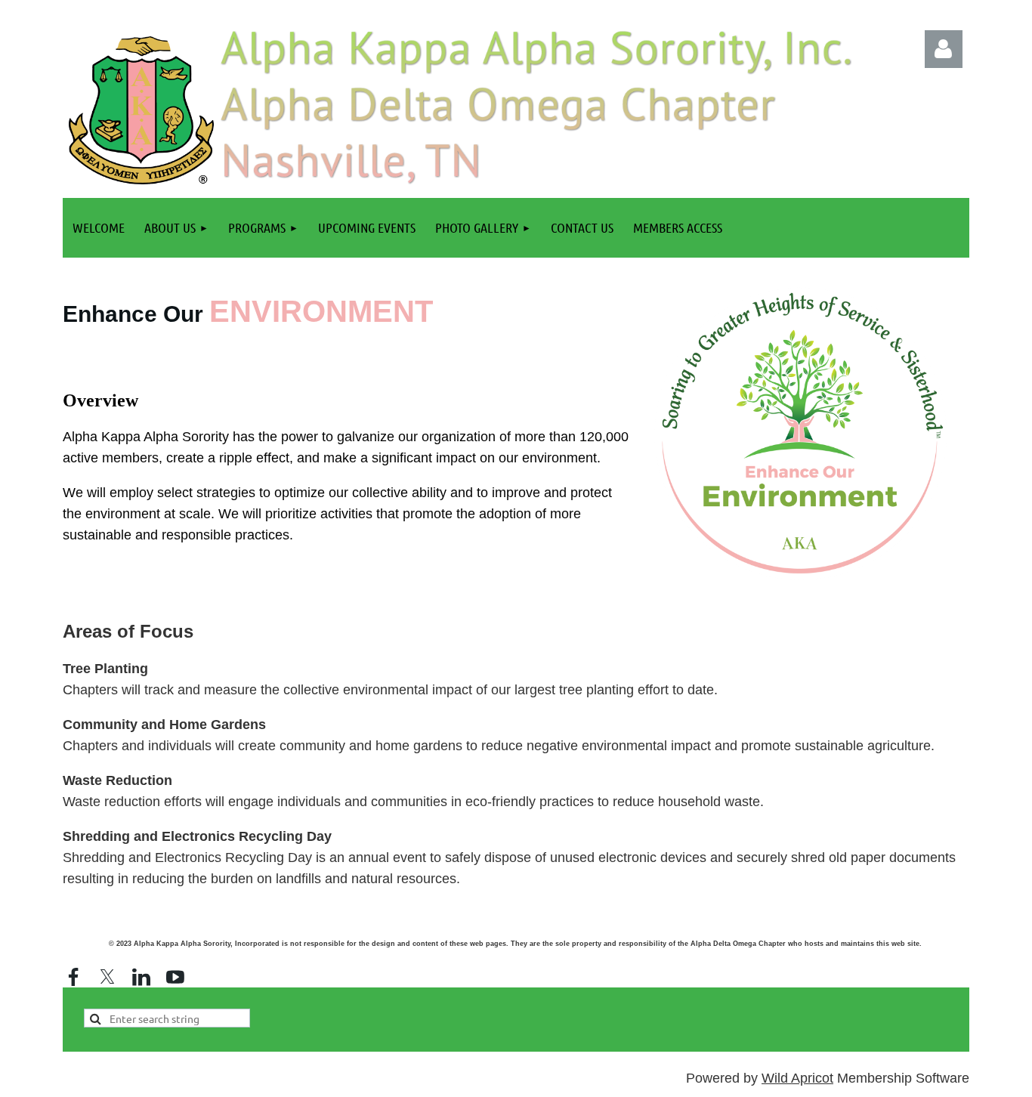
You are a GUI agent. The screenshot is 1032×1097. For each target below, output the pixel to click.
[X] (107, 976)
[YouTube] (175, 976)
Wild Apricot (797, 1078)
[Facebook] (73, 976)
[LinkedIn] (141, 976)
